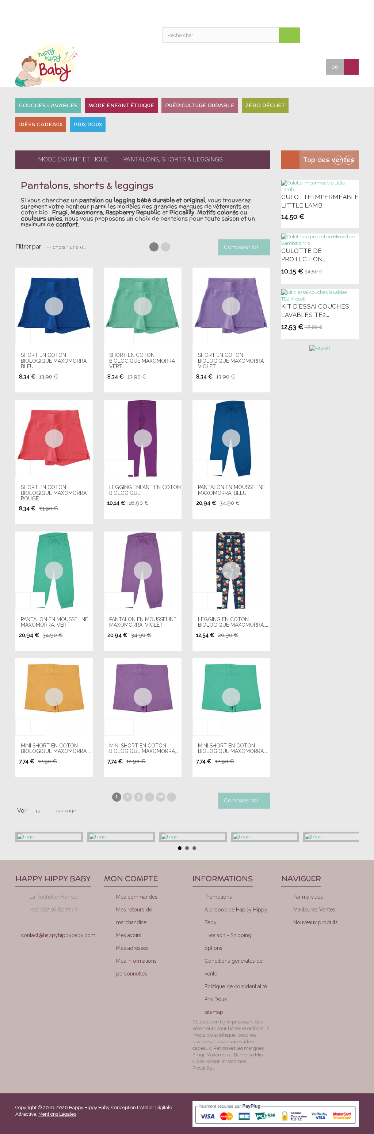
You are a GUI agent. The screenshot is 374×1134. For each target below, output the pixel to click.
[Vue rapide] (54, 306)
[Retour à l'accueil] (21, 159)
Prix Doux (216, 999)
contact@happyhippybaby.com (58, 935)
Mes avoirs (128, 935)
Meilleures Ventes (314, 910)
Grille (154, 246)
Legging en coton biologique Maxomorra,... (233, 622)
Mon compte (204, 13)
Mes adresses (132, 948)
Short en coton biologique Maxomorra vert (142, 360)
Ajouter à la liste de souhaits (23, 335)
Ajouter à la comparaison (37, 335)
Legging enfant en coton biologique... (145, 490)
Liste (165, 246)
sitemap (214, 1012)
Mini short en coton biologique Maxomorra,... (56, 748)
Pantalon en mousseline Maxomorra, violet (142, 622)
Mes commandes (136, 897)
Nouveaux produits (315, 922)
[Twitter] (323, 949)
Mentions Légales (57, 1114)
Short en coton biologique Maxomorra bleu (54, 360)
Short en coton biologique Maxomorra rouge (54, 492)
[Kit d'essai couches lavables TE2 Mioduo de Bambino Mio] (318, 295)
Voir (22, 810)
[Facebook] (298, 949)
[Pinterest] (348, 949)
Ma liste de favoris (222, 13)
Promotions (218, 897)
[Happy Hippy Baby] (54, 65)
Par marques (308, 897)
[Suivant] (171, 797)
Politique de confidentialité (236, 986)
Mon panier (240, 13)
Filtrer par (28, 246)
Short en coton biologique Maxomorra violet (231, 360)
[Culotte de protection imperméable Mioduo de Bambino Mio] (318, 240)
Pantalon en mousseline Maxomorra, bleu (231, 490)
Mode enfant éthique (73, 159)
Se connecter (258, 13)
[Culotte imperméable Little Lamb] (318, 186)
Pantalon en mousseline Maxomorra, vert (54, 622)
